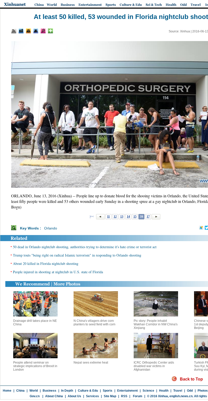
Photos (203, 390)
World (33, 390)
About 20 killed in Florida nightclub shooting (45, 263)
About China (54, 396)
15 (134, 216)
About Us (74, 396)
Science (148, 390)
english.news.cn (181, 396)
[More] (50, 30)
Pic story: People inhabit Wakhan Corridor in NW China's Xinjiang (156, 324)
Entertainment (127, 390)
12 (115, 216)
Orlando (50, 228)
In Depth (67, 390)
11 (108, 216)
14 (128, 216)
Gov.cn (35, 396)
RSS (124, 396)
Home (7, 390)
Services (92, 396)
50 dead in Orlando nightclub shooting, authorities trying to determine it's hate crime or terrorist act (85, 246)
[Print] (28, 30)
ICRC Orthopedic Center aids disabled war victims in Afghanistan (154, 366)
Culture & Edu (88, 390)
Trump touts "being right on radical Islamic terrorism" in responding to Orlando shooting (77, 255)
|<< (92, 216)
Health (163, 390)
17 (148, 216)
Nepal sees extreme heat (91, 362)
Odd (190, 390)
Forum (137, 396)
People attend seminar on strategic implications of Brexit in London (35, 366)
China (20, 390)
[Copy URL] (35, 30)
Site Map (110, 396)
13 (121, 216)
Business (49, 390)
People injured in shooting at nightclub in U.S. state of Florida (58, 271)
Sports (107, 390)
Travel (177, 390)
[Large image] (43, 30)
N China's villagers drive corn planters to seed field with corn (94, 322)
